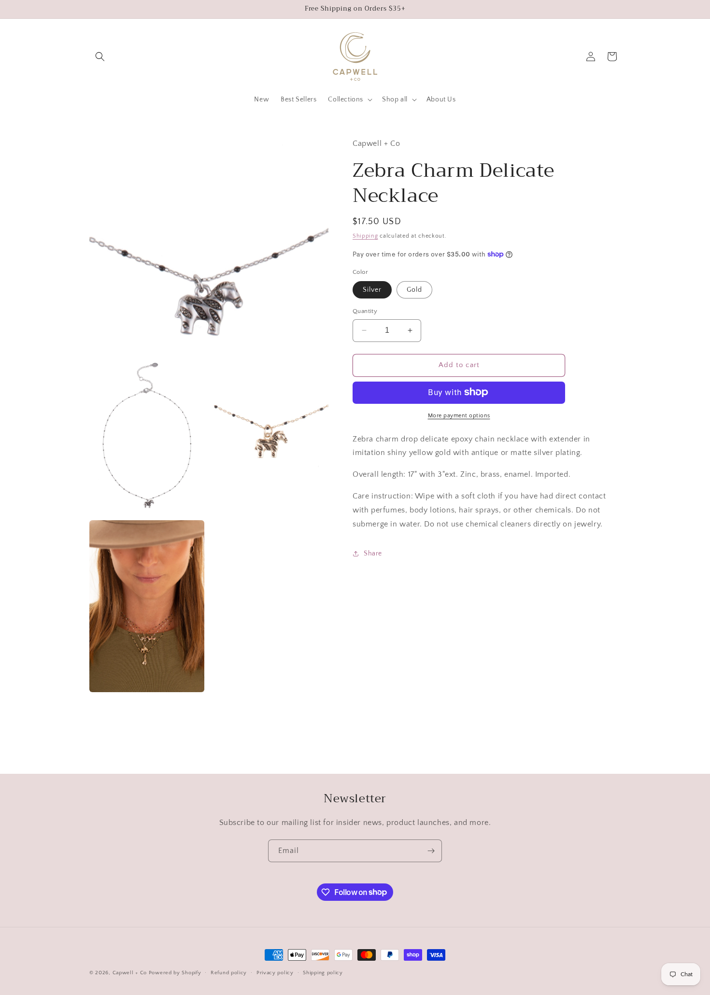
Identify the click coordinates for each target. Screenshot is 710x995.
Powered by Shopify (175, 973)
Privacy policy (275, 972)
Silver (372, 290)
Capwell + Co (130, 973)
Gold (414, 290)
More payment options (459, 415)
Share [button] (373, 553)
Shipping (365, 235)
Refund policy (229, 972)
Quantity (365, 311)
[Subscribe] (430, 850)
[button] (100, 56)
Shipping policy (323, 972)
